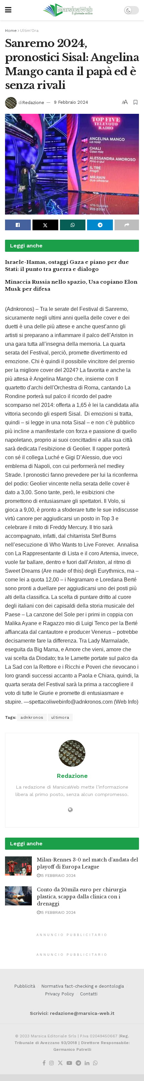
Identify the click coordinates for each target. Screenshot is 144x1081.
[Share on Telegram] (100, 225)
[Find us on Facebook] (44, 1063)
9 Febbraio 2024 (71, 102)
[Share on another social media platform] (127, 225)
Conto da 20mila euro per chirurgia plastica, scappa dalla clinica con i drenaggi (81, 897)
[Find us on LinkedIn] (87, 1063)
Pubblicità (24, 986)
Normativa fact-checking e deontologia (82, 986)
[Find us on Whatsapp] (95, 1063)
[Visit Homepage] (68, 10)
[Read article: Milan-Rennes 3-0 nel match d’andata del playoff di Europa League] (18, 866)
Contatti (88, 993)
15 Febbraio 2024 (58, 875)
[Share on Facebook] (18, 225)
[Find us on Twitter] (60, 1063)
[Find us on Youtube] (69, 1063)
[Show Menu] (8, 10)
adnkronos (32, 717)
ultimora (60, 717)
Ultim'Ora (29, 30)
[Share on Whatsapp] (73, 225)
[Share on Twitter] (45, 225)
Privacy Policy (59, 993)
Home (11, 30)
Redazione (33, 102)
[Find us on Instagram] (51, 1063)
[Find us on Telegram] (78, 1063)
